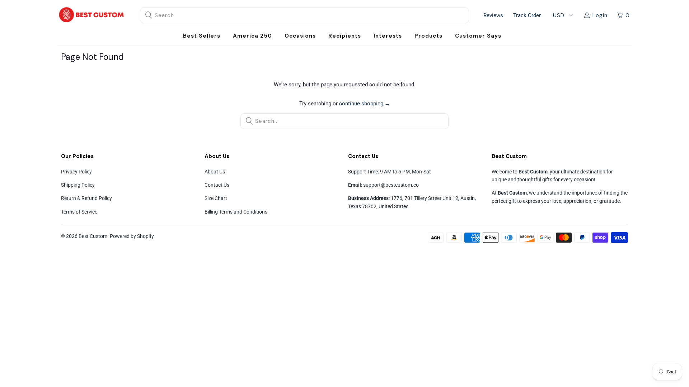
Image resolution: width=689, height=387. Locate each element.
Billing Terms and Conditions (236, 212)
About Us (215, 172)
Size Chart (216, 198)
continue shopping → (364, 103)
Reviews (493, 15)
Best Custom (93, 236)
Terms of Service (79, 212)
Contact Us (217, 185)
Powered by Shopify (132, 236)
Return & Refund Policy (86, 198)
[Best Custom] (91, 15)
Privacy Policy (76, 172)
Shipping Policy (78, 185)
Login (600, 15)
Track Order (527, 15)
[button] (300, 36)
